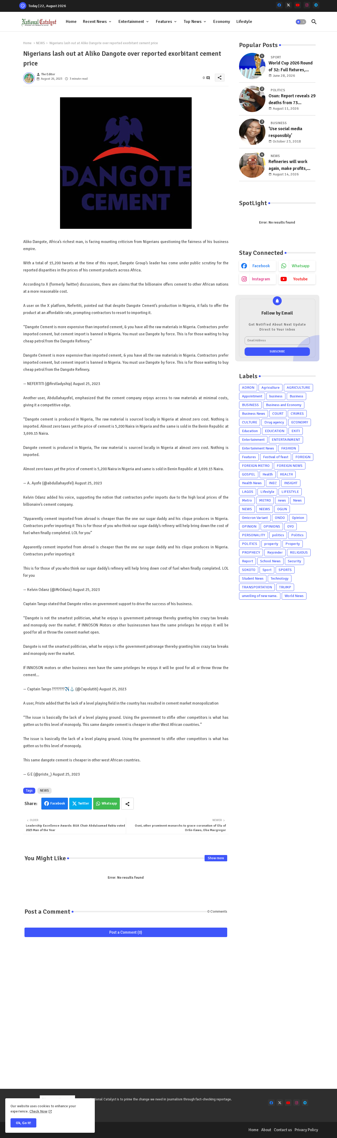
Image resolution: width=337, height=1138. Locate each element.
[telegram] (316, 5)
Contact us (283, 1129)
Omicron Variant (255, 517)
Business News (253, 413)
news (282, 500)
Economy (221, 21)
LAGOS (247, 491)
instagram (261, 279)
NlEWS (264, 509)
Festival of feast (275, 457)
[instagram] (307, 5)
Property (292, 544)
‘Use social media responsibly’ (285, 132)
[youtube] (297, 5)
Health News (252, 483)
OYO (290, 526)
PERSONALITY (253, 535)
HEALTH (286, 474)
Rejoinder (275, 552)
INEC (273, 483)
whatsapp (300, 266)
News (297, 500)
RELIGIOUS (299, 552)
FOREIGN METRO (256, 465)
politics (278, 535)
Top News (192, 21)
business (276, 396)
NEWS (40, 43)
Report (247, 561)
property (271, 544)
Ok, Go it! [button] (23, 1123)
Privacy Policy (306, 1129)
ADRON (248, 387)
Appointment (252, 396)
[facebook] (279, 5)
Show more (216, 858)
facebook (261, 266)
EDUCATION (274, 431)
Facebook (57, 803)
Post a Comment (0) (125, 932)
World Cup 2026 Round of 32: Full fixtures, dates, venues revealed (291, 66)
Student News (253, 578)
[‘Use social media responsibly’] (252, 132)
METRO (265, 500)
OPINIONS (272, 526)
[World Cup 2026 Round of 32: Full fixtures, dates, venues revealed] (252, 66)
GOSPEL (248, 474)
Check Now (38, 1111)
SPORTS (285, 570)
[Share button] (127, 804)
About (266, 1129)
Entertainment (131, 21)
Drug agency (274, 422)
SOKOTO (248, 570)
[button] (301, 21)
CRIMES (297, 413)
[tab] (71, 22)
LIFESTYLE (290, 491)
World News (294, 596)
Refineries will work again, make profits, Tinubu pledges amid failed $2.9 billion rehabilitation (288, 165)
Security (294, 561)
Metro (247, 500)
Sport (266, 570)
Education (250, 431)
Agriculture (270, 387)
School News (270, 561)
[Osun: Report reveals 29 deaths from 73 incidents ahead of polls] (252, 99)
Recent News (95, 21)
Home (71, 21)
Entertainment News (258, 448)
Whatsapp (109, 803)
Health (267, 474)
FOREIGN (302, 457)
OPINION (249, 526)
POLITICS (249, 544)
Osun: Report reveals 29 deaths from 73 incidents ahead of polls (292, 99)
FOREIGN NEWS (290, 465)
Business (296, 396)
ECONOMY (299, 422)
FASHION (288, 448)
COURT (278, 413)
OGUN (282, 509)
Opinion (298, 517)
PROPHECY (251, 552)
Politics (297, 535)
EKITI (295, 431)
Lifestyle (244, 21)
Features (164, 21)
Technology (280, 578)
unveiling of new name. (259, 596)
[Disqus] (126, 1009)
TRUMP (285, 587)
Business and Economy (283, 405)
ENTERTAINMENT (286, 439)
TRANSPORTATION (257, 587)
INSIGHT (291, 483)
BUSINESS (250, 405)
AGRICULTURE (298, 387)
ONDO (280, 517)
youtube (300, 279)
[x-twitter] (288, 5)
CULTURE (249, 422)
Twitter (83, 803)
